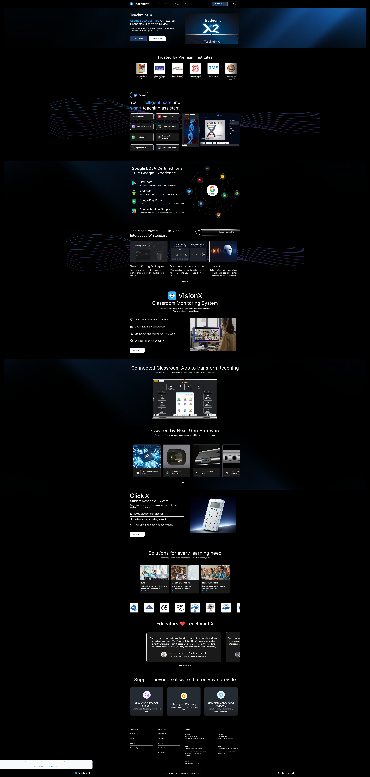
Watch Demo (157, 39)
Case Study (161, 738)
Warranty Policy (162, 748)
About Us (132, 733)
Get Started (219, 4)
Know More (137, 350)
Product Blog (161, 752)
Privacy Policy (64, 762)
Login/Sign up (234, 4)
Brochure (160, 743)
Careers (132, 743)
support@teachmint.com (192, 763)
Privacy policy (134, 748)
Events (132, 738)
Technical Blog (162, 733)
